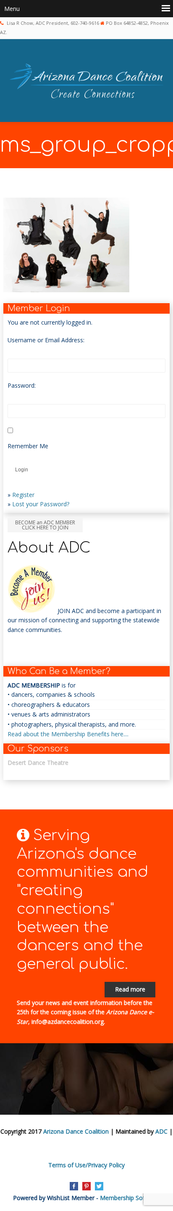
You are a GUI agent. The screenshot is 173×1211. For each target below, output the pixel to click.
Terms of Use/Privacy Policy (86, 1165)
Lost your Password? (40, 504)
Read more (130, 989)
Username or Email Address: (46, 340)
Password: (22, 385)
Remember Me (28, 446)
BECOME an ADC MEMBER (45, 525)
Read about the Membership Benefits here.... (68, 734)
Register (23, 495)
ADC (161, 1131)
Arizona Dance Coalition (76, 1131)
